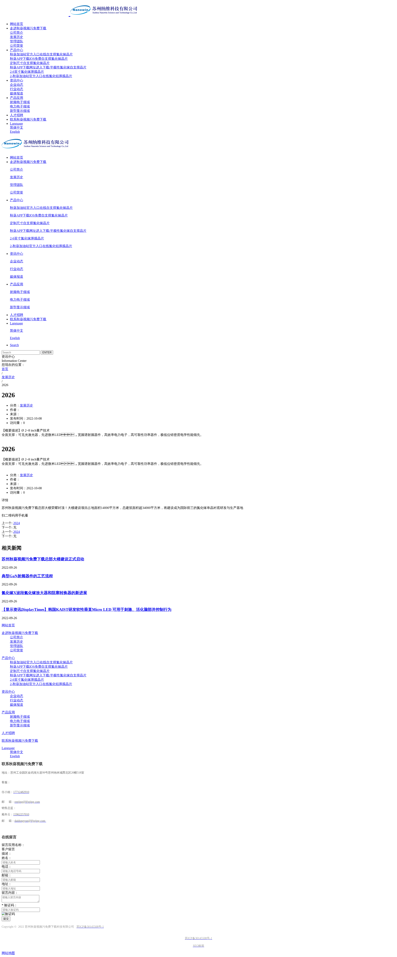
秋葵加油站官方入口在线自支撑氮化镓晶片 (41, 54)
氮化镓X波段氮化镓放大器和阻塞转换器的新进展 (44, 593)
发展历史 (16, 37)
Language (16, 123)
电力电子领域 (20, 106)
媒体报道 (16, 93)
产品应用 (16, 97)
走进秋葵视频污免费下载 (28, 28)
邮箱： (7, 875)
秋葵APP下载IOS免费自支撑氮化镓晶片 (39, 58)
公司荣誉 (16, 45)
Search (14, 345)
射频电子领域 (20, 102)
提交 (6, 918)
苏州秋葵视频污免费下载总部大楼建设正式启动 (43, 559)
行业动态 (16, 89)
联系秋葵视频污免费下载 (28, 119)
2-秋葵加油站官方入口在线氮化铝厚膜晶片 (41, 76)
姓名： (7, 858)
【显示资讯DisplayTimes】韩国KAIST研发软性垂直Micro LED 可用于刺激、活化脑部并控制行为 (86, 609)
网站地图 (8, 953)
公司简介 (16, 32)
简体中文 (16, 127)
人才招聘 (16, 115)
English (15, 131)
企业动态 (16, 84)
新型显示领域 (20, 110)
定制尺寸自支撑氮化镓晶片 (30, 63)
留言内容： (10, 892)
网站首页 (16, 24)
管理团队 (16, 41)
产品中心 (16, 50)
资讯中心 (16, 80)
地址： (7, 884)
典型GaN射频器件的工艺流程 (27, 576)
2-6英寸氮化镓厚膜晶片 (27, 71)
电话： (7, 866)
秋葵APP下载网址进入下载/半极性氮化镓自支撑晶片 (48, 67)
